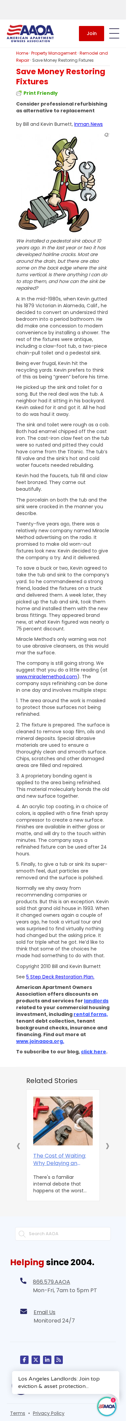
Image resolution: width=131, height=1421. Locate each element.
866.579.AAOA (51, 1282)
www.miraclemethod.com (46, 676)
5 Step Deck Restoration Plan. (60, 976)
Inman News (88, 124)
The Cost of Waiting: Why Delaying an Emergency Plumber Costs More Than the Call (61, 1159)
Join (92, 33)
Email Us (44, 1312)
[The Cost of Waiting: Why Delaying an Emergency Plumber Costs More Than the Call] (63, 1121)
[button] (18, 1145)
